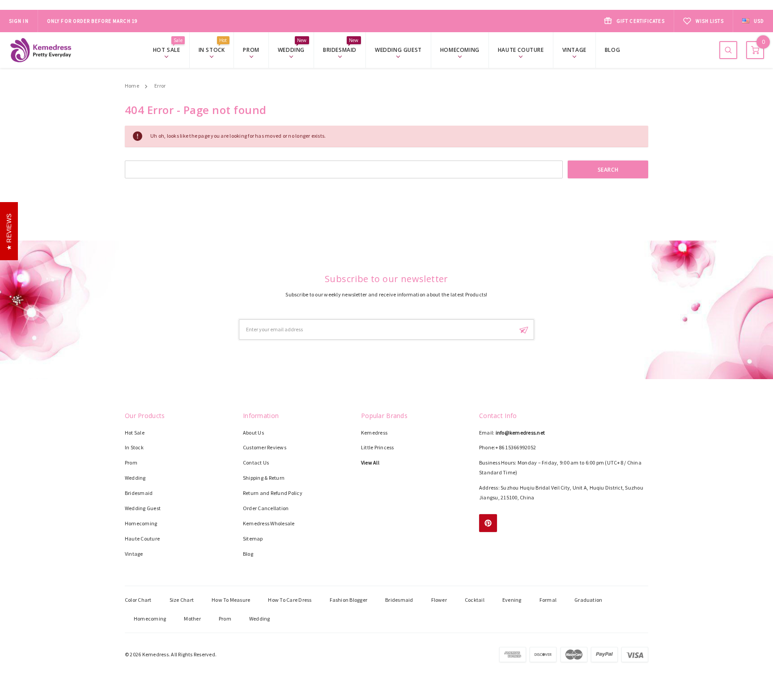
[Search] (728, 50)
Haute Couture (521, 50)
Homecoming (460, 50)
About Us (253, 432)
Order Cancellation (266, 508)
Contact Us (256, 462)
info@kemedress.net (520, 432)
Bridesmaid (341, 49)
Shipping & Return (264, 477)
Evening (512, 599)
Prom (251, 50)
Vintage (574, 50)
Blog (612, 50)
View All (370, 462)
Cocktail (474, 599)
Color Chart (138, 599)
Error (160, 85)
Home (132, 85)
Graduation (588, 599)
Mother (192, 618)
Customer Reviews (264, 447)
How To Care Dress (289, 599)
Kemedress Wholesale (269, 523)
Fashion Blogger (349, 599)
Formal (547, 599)
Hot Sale (168, 49)
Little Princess (377, 447)
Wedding (292, 49)
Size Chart (182, 599)
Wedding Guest (398, 50)
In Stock (213, 49)
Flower (439, 599)
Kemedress (374, 432)
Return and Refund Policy (272, 493)
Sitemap (253, 538)
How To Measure (231, 599)
